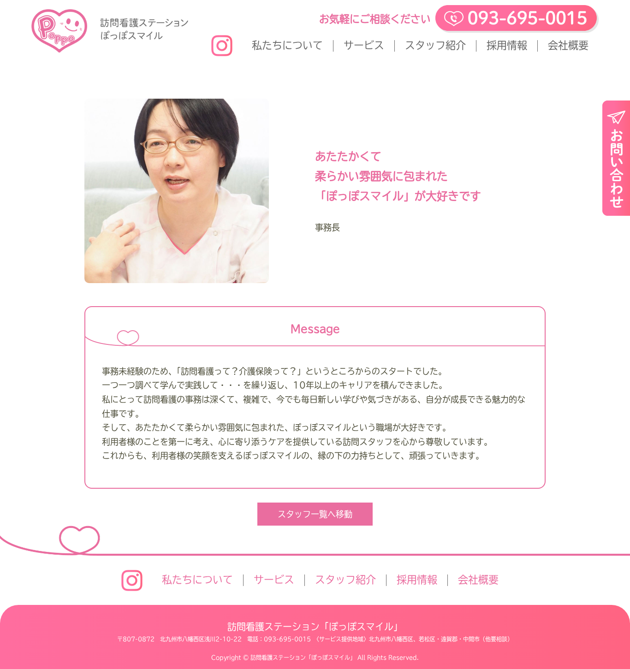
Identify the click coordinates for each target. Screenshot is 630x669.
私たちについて (287, 45)
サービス (364, 45)
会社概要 (568, 45)
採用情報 (507, 45)
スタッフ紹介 (435, 45)
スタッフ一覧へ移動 (315, 514)
